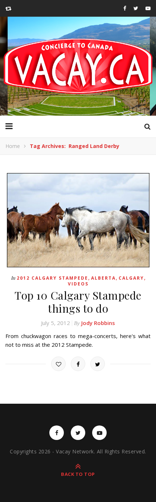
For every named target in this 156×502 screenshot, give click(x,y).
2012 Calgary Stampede (52, 278)
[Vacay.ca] (78, 66)
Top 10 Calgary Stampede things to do (78, 302)
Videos (78, 284)
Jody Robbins (98, 322)
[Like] (58, 364)
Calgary (131, 278)
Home (12, 146)
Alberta (103, 278)
